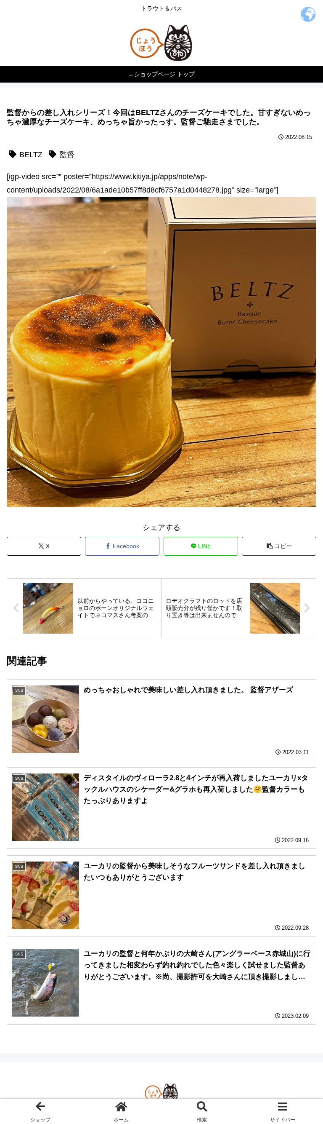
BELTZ (30, 154)
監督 (66, 154)
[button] (279, 546)
